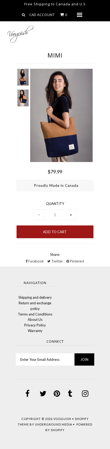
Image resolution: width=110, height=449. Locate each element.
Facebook (36, 261)
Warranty (35, 331)
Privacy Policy (35, 325)
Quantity (55, 203)
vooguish (62, 418)
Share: (55, 254)
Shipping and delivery (35, 297)
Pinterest (76, 261)
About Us (35, 319)
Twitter (56, 261)
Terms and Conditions (35, 314)
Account (46, 14)
